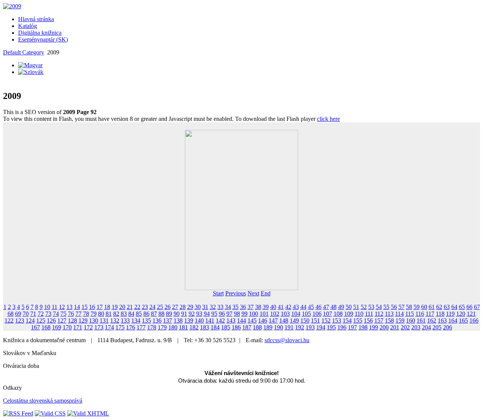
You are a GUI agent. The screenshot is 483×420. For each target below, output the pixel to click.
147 (273, 320)
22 (137, 307)
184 (215, 327)
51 (356, 307)
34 (228, 307)
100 (253, 313)
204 (426, 327)
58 (409, 307)
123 (19, 320)
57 (401, 307)
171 (77, 327)
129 (83, 320)
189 (267, 327)
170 (67, 327)
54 (379, 307)
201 (394, 327)
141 (209, 320)
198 (363, 327)
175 (120, 327)
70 (26, 313)
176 (130, 327)
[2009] (12, 6)
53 (371, 307)
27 (175, 307)
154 (347, 320)
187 (246, 327)
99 (245, 313)
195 (331, 327)
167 (35, 327)
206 (447, 327)
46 (318, 307)
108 (338, 313)
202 (405, 327)
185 (225, 327)
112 (379, 313)
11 (54, 307)
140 (199, 320)
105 (306, 313)
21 (130, 307)
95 (214, 313)
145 (252, 320)
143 (230, 320)
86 (146, 313)
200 (384, 327)
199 (373, 327)
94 (207, 313)
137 (167, 320)
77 (78, 313)
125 (40, 320)
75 (63, 313)
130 (93, 320)
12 (62, 307)
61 (432, 307)
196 (341, 327)
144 (241, 320)
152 (326, 320)
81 (109, 313)
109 (348, 313)
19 (115, 307)
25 (160, 307)
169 (56, 327)
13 (69, 307)
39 (266, 307)
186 (236, 327)
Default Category (23, 52)
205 (436, 327)
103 (285, 313)
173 (98, 327)
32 (213, 307)
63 (447, 307)
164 (452, 320)
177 (141, 327)
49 (341, 307)
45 (311, 307)
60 (424, 307)
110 (359, 313)
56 (394, 307)
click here (328, 119)
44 (303, 307)
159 (400, 320)
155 (357, 320)
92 (192, 313)
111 (369, 313)
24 (152, 307)
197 (352, 327)
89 (169, 313)
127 (61, 320)
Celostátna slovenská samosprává (42, 400)
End (266, 293)
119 (450, 313)
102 (274, 313)
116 (419, 313)
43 (296, 307)
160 (410, 320)
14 (77, 307)
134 (135, 320)
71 (33, 313)
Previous (235, 293)
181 (183, 327)
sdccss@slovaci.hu (287, 340)
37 (251, 307)
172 (88, 327)
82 (116, 313)
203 (415, 327)
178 (151, 327)
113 (389, 313)
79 (94, 313)
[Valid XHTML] (88, 413)
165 (463, 320)
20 (122, 307)
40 (273, 307)
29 (190, 307)
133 (125, 320)
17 (100, 307)
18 (107, 307)
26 (168, 307)
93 (199, 313)
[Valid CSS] (50, 413)
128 (72, 320)
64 (454, 307)
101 (264, 313)
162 (431, 320)
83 (124, 313)
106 (316, 313)
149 (294, 320)
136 (157, 320)
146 (262, 320)
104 (295, 313)
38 (258, 307)
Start (218, 293)
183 (204, 327)
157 (378, 320)
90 (177, 313)
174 (109, 327)
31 (205, 307)
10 (47, 307)
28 (183, 307)
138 (178, 320)
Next (253, 293)
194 (320, 327)
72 (41, 313)
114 (399, 313)
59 (417, 307)
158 (389, 320)
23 (145, 307)
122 (9, 320)
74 (56, 313)
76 (71, 313)
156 (368, 320)
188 (257, 327)
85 (139, 313)
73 (48, 313)
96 (222, 313)
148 (283, 320)
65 (462, 307)
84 (131, 313)
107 (327, 313)
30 (198, 307)
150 (304, 320)
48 (334, 307)
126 (51, 320)
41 (281, 307)
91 (184, 313)
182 (193, 327)
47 (326, 307)
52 (364, 307)
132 (114, 320)
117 (430, 313)
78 (86, 313)
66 (469, 307)
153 (336, 320)
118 (440, 313)
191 (289, 327)
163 (442, 320)
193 (310, 327)
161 (421, 320)
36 (243, 307)
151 (315, 320)
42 (288, 307)
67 (477, 307)
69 (18, 313)
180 (172, 327)
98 (237, 313)
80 (101, 313)
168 (46, 327)
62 (439, 307)
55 (386, 307)
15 (85, 307)
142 (220, 320)
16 (92, 307)
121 (471, 313)
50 (349, 307)
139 (188, 320)
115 (409, 313)
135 (146, 320)
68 (11, 313)
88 (161, 313)
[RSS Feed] (18, 413)
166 (473, 320)
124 (30, 320)
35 (235, 307)
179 (162, 327)
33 (220, 307)
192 (299, 327)
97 (229, 313)
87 (154, 313)
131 (104, 320)
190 (278, 327)
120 (460, 313)
